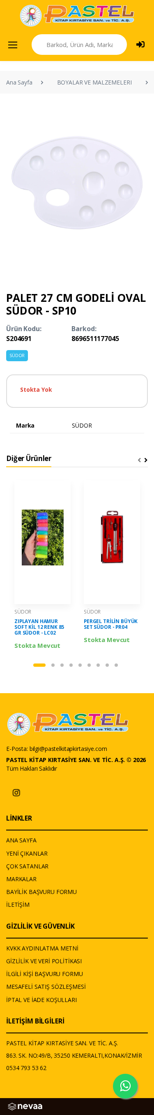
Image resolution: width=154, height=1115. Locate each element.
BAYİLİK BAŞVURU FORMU (41, 892)
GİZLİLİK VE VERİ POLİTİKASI (44, 961)
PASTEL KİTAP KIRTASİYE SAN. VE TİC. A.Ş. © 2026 (76, 760)
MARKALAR (21, 879)
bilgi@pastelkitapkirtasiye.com (68, 749)
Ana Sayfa (19, 82)
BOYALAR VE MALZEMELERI (94, 82)
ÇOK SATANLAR (27, 866)
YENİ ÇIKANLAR (27, 853)
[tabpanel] (42, 565)
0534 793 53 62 (26, 1068)
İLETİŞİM (18, 904)
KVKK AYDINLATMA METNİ (42, 948)
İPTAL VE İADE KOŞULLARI (41, 1000)
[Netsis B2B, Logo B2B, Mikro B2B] (25, 1106)
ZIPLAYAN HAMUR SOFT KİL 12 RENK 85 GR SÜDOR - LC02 (39, 627)
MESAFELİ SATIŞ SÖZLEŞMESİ (45, 986)
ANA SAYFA (21, 840)
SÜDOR (17, 355)
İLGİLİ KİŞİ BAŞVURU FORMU (44, 974)
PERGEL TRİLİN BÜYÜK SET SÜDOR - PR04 (111, 624)
